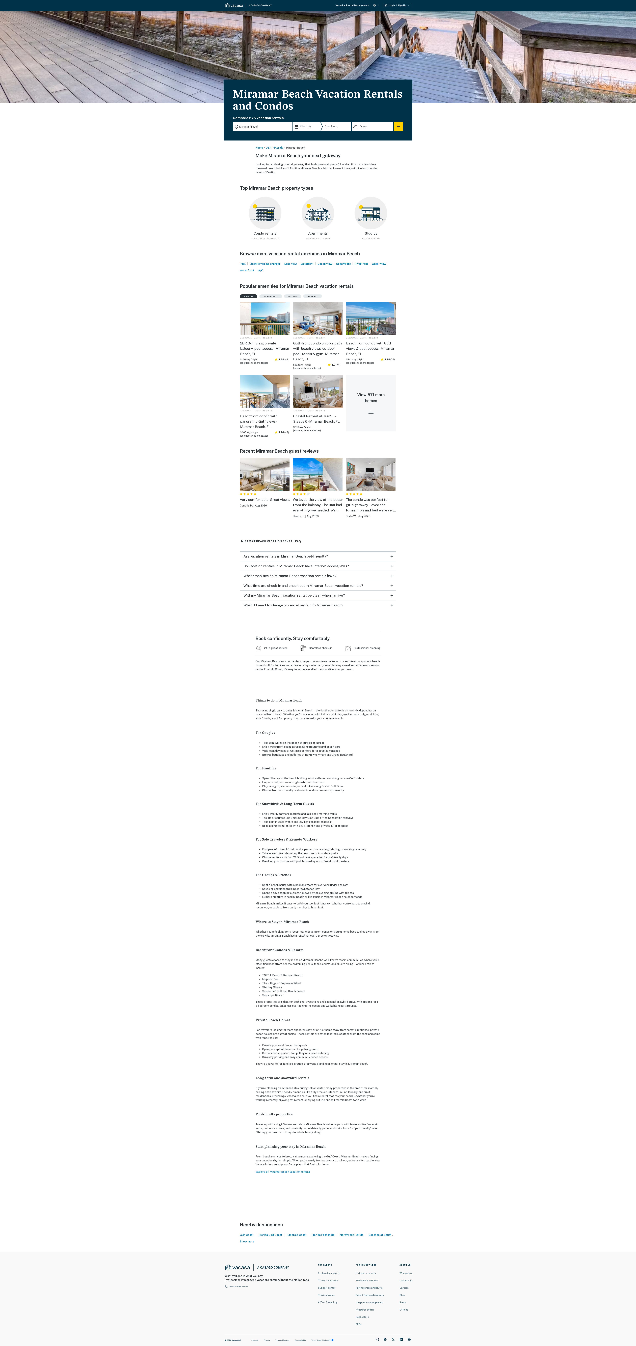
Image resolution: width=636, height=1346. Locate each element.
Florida (278, 147)
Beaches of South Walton (385, 1234)
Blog (402, 1295)
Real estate (362, 1317)
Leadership (405, 1280)
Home (259, 147)
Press (402, 1302)
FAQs (359, 1324)
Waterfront (247, 270)
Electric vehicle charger (265, 263)
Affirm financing (327, 1302)
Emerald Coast (297, 1234)
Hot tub (292, 296)
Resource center (365, 1309)
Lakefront (307, 263)
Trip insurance (326, 1295)
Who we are (405, 1273)
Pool (243, 263)
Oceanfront (343, 263)
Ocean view (325, 263)
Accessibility (300, 1340)
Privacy (267, 1340)
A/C (260, 270)
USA (268, 147)
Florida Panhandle (323, 1234)
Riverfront (361, 263)
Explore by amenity (329, 1273)
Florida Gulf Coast (270, 1234)
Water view (379, 263)
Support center (326, 1288)
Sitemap (255, 1340)
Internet (313, 296)
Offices (403, 1309)
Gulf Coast (247, 1234)
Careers (404, 1288)
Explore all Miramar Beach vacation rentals (283, 1171)
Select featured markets (370, 1295)
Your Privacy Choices (320, 1340)
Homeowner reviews (367, 1280)
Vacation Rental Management (352, 5)
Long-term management (369, 1302)
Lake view (290, 263)
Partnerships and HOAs (369, 1288)
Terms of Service (282, 1340)
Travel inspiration (328, 1280)
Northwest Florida (351, 1234)
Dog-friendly (271, 296)
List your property (366, 1273)
